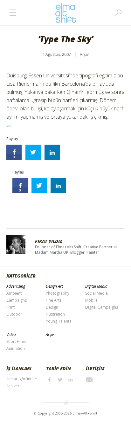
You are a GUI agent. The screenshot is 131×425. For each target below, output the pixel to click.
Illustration (55, 314)
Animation (15, 348)
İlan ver (12, 386)
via (8, 125)
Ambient (14, 293)
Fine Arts (53, 300)
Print (10, 307)
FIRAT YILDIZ (48, 241)
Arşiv (84, 54)
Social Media (96, 293)
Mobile (91, 300)
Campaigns (16, 300)
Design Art (54, 286)
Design (52, 307)
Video (11, 334)
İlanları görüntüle (21, 379)
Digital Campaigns (101, 307)
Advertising (15, 286)
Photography (57, 293)
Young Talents (58, 321)
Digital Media (96, 286)
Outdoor (14, 314)
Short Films (16, 341)
